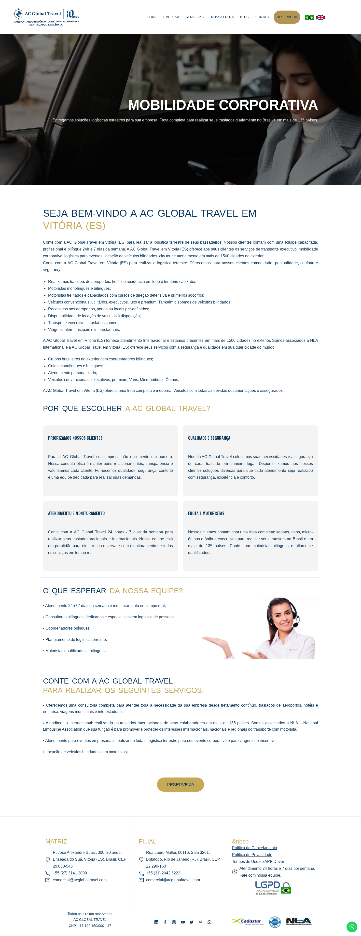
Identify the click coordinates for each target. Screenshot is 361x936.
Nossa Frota (222, 17)
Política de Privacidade (252, 855)
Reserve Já (287, 17)
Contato (262, 17)
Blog (244, 17)
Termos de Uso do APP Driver (258, 861)
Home (152, 17)
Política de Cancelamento (254, 848)
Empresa (171, 17)
